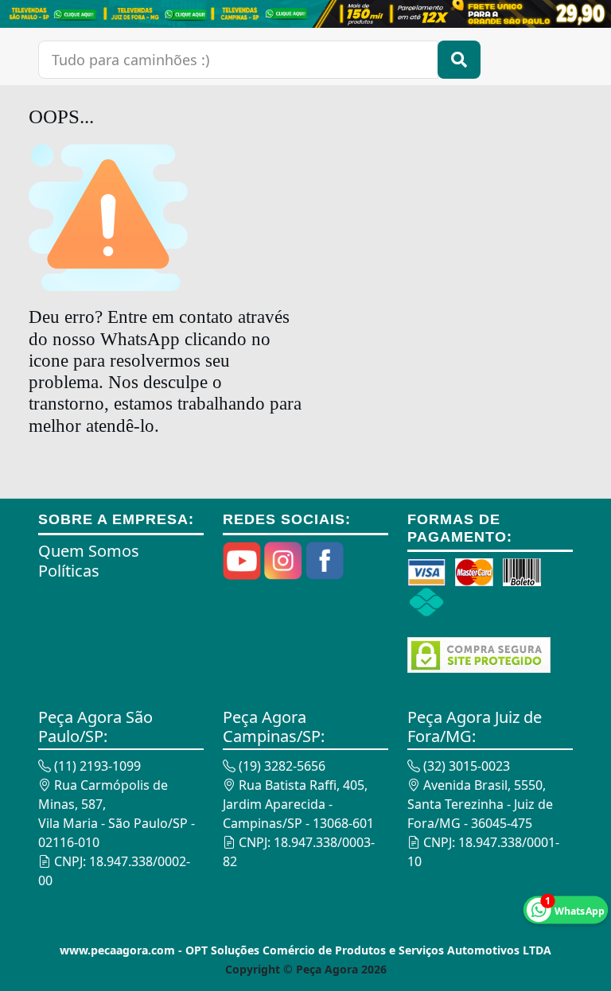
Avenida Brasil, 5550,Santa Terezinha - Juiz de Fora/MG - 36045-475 (480, 804)
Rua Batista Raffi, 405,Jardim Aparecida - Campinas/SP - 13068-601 (298, 804)
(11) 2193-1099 (96, 766)
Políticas (68, 570)
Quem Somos (88, 551)
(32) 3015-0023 (465, 766)
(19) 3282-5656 (280, 766)
